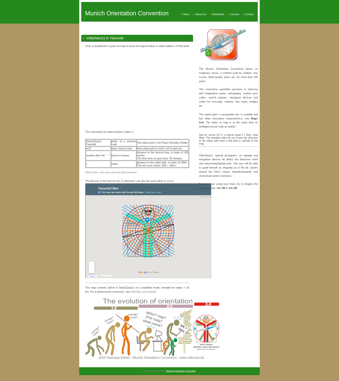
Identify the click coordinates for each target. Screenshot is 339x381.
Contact (249, 14)
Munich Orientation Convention (181, 371)
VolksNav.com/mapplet (143, 291)
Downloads (218, 14)
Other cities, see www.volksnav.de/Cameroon (111, 172)
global (170, 181)
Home (186, 14)
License (234, 14)
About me (200, 14)
